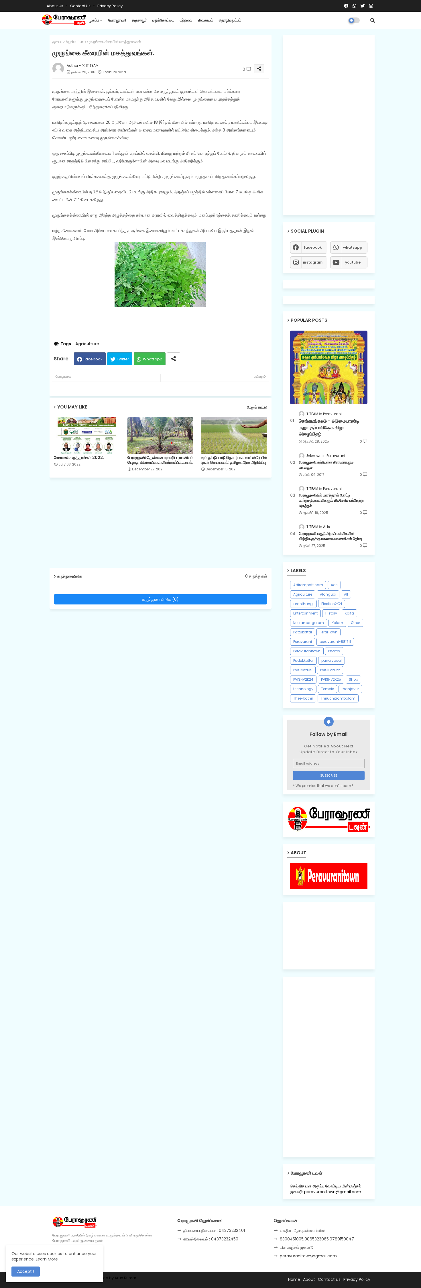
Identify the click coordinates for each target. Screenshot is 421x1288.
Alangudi (328, 594)
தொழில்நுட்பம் (230, 20)
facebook (313, 247)
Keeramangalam (308, 622)
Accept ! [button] (25, 1271)
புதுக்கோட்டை (163, 20)
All (346, 594)
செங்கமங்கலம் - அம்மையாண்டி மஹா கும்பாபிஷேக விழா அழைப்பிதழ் (329, 427)
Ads (334, 584)
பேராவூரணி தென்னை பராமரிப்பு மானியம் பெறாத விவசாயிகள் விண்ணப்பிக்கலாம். (160, 460)
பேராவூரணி (117, 20)
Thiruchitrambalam (338, 698)
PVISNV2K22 (330, 669)
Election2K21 (331, 603)
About (309, 1279)
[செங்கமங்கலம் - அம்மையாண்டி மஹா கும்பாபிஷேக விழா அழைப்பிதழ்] (328, 367)
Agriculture (76, 41)
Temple (327, 688)
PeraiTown (328, 632)
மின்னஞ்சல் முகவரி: (296, 1247)
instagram (312, 262)
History (331, 613)
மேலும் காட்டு (257, 407)
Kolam (337, 622)
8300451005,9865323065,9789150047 (317, 1239)
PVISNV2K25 (331, 679)
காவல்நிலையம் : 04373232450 (210, 1239)
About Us (55, 6)
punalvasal (331, 660)
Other (355, 622)
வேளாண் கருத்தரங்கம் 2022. (79, 457)
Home (294, 1279)
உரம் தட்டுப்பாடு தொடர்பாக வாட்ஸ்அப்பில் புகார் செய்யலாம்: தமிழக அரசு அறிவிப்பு (234, 460)
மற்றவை (186, 20)
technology (303, 688)
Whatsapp (152, 359)
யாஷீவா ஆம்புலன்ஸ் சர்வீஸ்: (302, 1230)
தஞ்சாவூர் (139, 20)
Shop (353, 679)
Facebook (93, 359)
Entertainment (305, 613)
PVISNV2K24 (303, 679)
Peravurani (302, 641)
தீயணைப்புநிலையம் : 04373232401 (214, 1230)
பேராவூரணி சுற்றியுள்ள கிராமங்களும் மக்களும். (326, 465)
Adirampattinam (308, 584)
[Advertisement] (165, 525)
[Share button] (173, 358)
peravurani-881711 (335, 641)
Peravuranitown (306, 651)
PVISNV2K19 (302, 669)
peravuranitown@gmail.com (308, 1256)
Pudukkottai (303, 660)
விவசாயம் (205, 20)
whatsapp (352, 247)
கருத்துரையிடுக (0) (160, 599)
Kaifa (349, 613)
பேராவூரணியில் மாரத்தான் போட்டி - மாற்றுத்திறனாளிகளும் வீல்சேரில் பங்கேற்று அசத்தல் (331, 500)
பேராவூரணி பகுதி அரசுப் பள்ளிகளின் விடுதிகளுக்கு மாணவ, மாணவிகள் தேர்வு (330, 536)
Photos (334, 651)
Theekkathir (303, 698)
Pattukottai (302, 632)
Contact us (80, 6)
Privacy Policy (110, 6)
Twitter (123, 359)
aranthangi (303, 603)
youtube (353, 262)
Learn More (47, 1259)
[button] (372, 20)
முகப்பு (94, 20)
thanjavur (350, 688)
